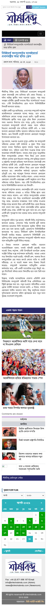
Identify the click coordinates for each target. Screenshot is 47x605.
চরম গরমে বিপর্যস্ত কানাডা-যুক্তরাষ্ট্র (18, 407)
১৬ (42, 527)
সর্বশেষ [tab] (23, 419)
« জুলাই (7, 551)
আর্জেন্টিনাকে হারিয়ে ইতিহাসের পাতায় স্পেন (23, 378)
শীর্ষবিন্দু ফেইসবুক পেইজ (13, 478)
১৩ (23, 527)
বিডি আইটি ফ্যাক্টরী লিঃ (35, 601)
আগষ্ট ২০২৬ (23, 503)
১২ (17, 527)
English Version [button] (39, 7)
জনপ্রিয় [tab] (23, 424)
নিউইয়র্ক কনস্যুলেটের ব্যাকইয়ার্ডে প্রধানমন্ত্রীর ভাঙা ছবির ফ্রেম (20, 54)
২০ (23, 533)
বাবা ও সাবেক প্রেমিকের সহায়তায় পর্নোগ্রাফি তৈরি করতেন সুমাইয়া (29, 469)
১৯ (17, 533)
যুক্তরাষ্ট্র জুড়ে (23, 40)
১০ (5, 527)
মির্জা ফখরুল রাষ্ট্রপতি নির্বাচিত (31, 440)
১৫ (36, 527)
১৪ (30, 527)
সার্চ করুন (29, 7)
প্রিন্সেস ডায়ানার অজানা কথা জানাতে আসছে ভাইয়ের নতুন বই (30, 456)
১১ (11, 527)
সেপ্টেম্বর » (39, 551)
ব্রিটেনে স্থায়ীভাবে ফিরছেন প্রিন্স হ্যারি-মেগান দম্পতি (31, 430)
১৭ (5, 533)
